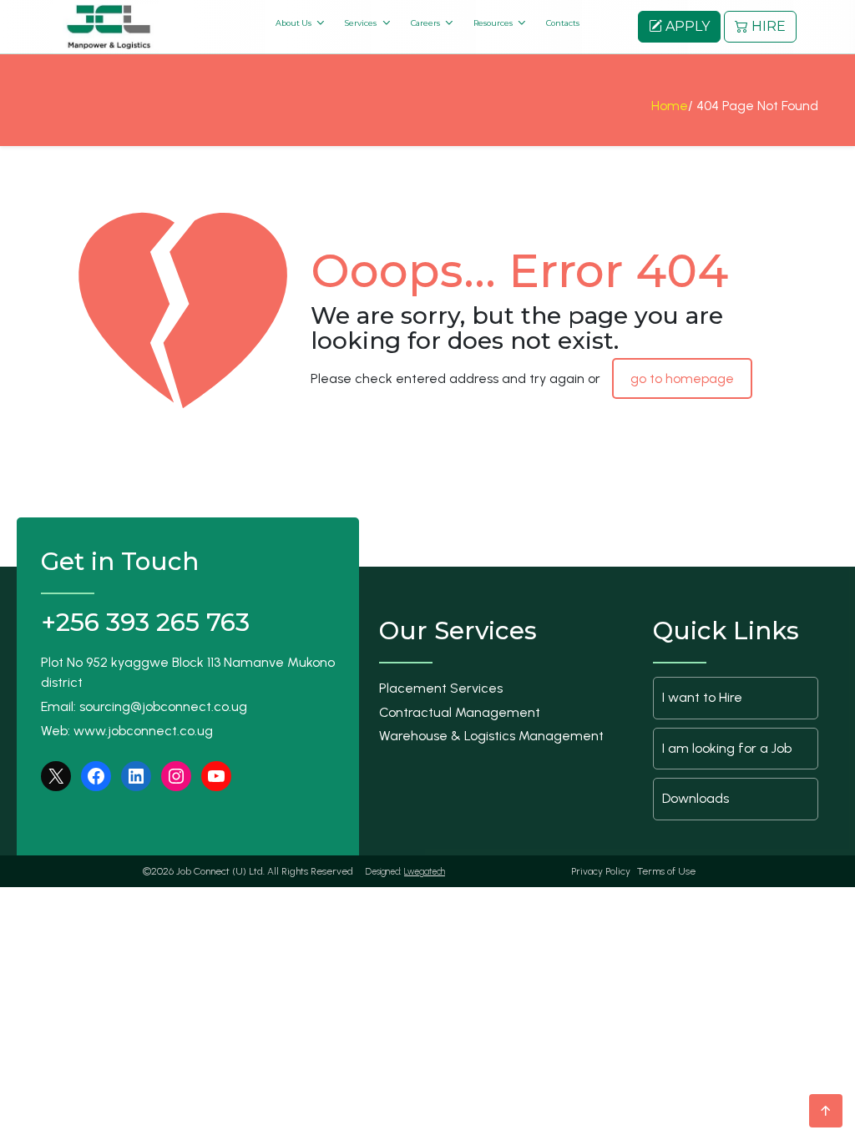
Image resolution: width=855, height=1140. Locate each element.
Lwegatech (424, 871)
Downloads (695, 798)
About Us (293, 23)
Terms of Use (666, 871)
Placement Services (441, 688)
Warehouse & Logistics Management (491, 736)
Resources (493, 23)
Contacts (562, 23)
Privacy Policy (600, 871)
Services (361, 23)
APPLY (686, 26)
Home (669, 105)
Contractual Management (459, 712)
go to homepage (682, 378)
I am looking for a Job (727, 748)
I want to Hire (702, 697)
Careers (425, 23)
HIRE (767, 26)
